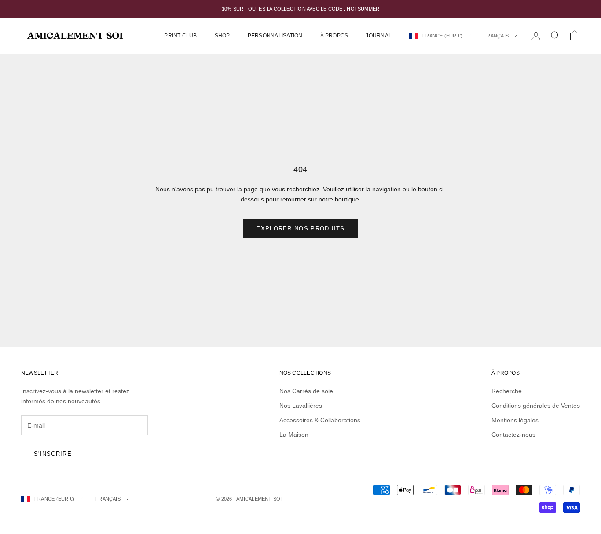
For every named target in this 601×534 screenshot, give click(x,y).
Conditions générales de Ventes (535, 405)
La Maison (293, 434)
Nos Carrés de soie (306, 391)
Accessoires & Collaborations (319, 420)
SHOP (222, 36)
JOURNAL (379, 36)
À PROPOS (334, 36)
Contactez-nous (513, 434)
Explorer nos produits (300, 228)
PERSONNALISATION (275, 36)
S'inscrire (53, 453)
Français (496, 35)
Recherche (506, 391)
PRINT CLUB (180, 36)
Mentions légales (515, 420)
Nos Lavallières (300, 405)
